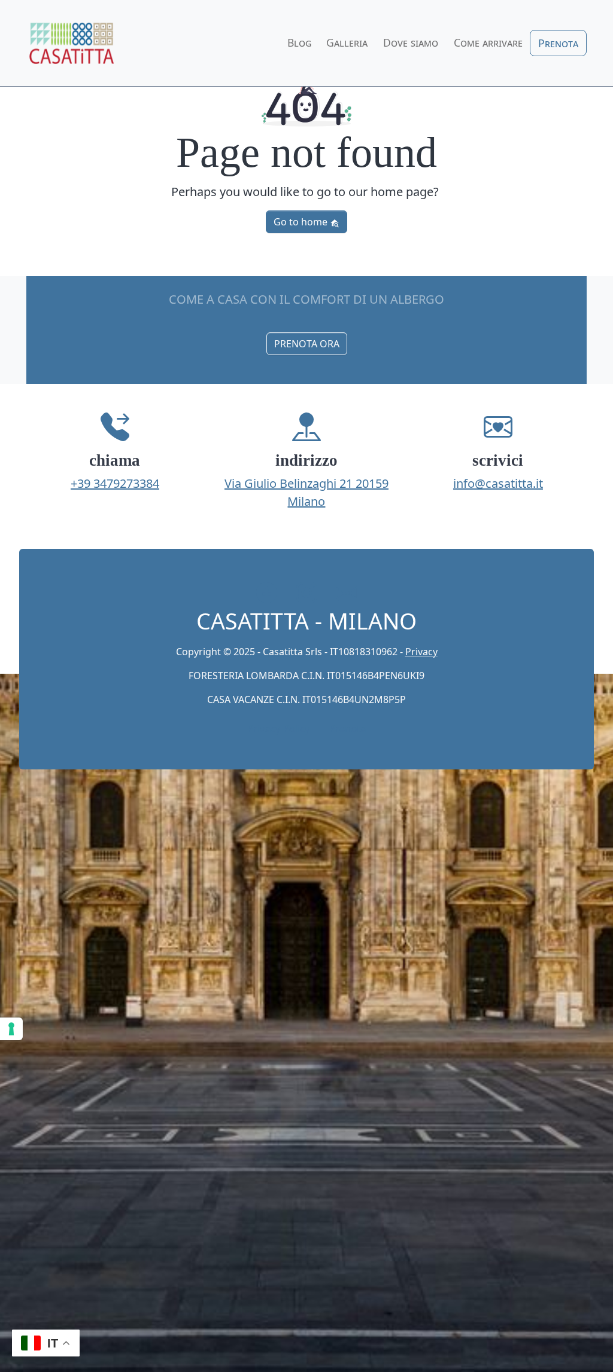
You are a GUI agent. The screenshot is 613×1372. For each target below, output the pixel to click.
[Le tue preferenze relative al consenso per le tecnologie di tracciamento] (11, 1028)
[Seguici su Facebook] (267, 592)
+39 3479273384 (115, 483)
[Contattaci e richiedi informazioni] (346, 592)
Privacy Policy (278, 728)
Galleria (347, 42)
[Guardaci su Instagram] (307, 592)
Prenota (558, 43)
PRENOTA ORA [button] (306, 343)
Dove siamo (410, 42)
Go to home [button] (302, 221)
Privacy (421, 651)
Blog (299, 42)
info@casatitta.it (498, 483)
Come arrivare (488, 42)
